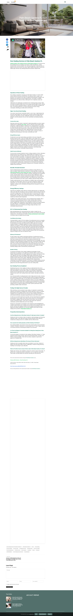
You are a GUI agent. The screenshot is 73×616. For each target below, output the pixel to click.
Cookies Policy (31, 614)
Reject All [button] (49, 614)
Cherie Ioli (29, 22)
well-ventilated (9, 551)
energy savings (30, 548)
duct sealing (37, 546)
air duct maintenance (10, 550)
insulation (29, 550)
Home (8, 2)
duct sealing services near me (18, 551)
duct (33, 546)
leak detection (27, 551)
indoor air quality (36, 548)
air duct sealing (9, 548)
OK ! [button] (36, 614)
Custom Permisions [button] (42, 614)
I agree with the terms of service (13, 584)
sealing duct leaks (23, 548)
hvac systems (24, 550)
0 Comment (44, 22)
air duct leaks (16, 548)
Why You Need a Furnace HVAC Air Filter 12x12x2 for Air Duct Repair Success (17, 604)
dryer (34, 550)
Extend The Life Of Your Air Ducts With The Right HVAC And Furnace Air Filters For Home (17, 598)
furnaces (38, 550)
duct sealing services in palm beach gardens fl (14, 546)
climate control (17, 550)
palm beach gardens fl (26, 546)
